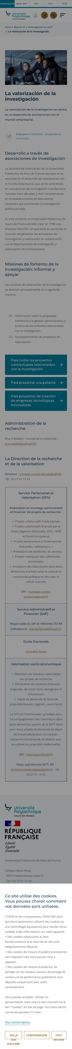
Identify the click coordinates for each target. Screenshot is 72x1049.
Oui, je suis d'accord (13, 1036)
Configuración (36, 1035)
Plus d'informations (17, 1022)
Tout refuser (59, 1036)
